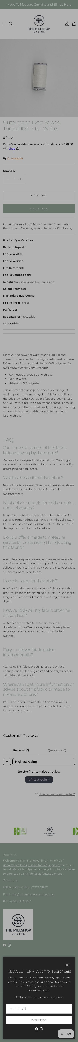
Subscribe (39, 1020)
